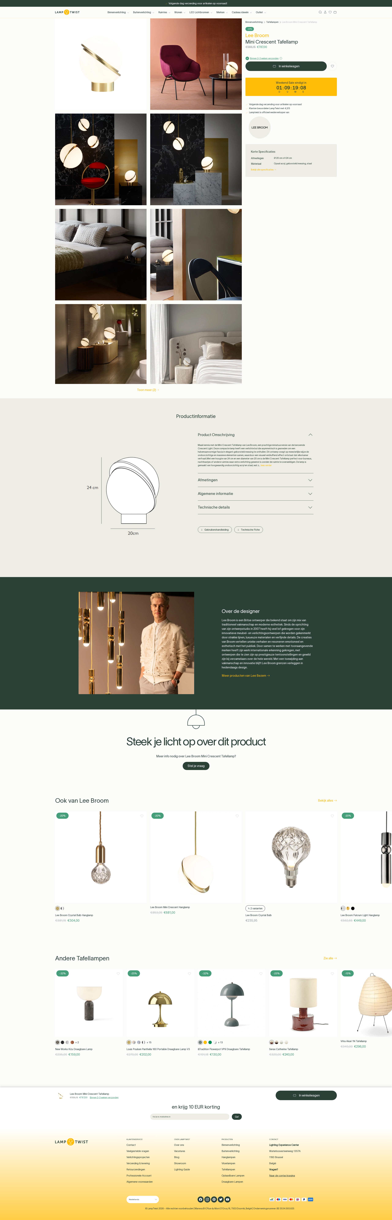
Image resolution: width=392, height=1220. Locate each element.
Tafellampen (272, 22)
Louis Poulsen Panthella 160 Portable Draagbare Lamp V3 (158, 1049)
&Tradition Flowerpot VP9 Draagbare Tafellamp (224, 1049)
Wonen (178, 12)
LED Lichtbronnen (199, 12)
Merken (220, 12)
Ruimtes (162, 12)
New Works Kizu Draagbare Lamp (73, 1049)
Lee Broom (257, 35)
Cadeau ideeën (240, 12)
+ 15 (149, 1042)
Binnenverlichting (116, 12)
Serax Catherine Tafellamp (283, 1049)
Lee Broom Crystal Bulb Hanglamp (74, 915)
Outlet (259, 12)
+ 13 (220, 1042)
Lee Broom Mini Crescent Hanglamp (170, 907)
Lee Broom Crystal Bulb (258, 915)
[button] (101, 64)
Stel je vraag (196, 766)
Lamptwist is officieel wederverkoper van (269, 112)
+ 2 (77, 1042)
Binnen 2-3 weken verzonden (104, 1097)
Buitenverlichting (142, 12)
